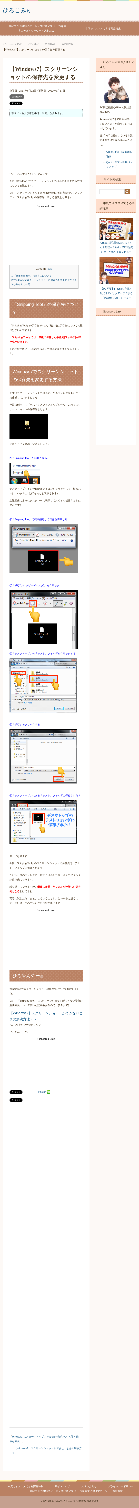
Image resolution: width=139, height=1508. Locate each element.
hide (50, 269)
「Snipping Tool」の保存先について (31, 275)
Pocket (42, 1091)
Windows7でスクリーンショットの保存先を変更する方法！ (44, 280)
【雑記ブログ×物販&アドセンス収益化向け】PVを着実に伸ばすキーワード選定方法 (36, 28)
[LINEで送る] (48, 1091)
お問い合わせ (89, 1486)
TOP (15, 43)
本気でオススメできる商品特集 (103, 28)
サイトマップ (62, 1486)
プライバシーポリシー (120, 1486)
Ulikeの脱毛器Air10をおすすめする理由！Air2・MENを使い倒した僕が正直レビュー (116, 247)
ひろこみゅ (17, 10)
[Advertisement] (46, 145)
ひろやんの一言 (20, 284)
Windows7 (17, 96)
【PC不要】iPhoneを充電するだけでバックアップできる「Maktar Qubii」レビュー (116, 293)
